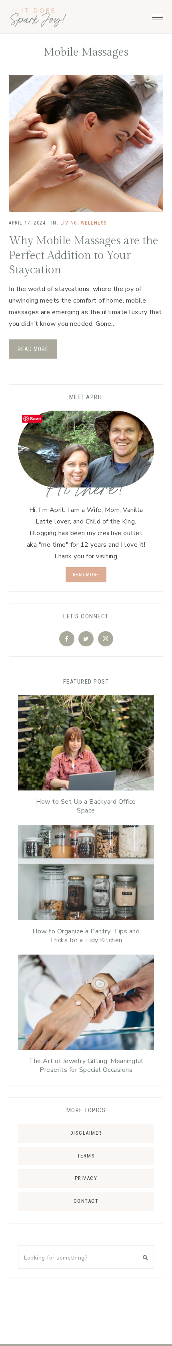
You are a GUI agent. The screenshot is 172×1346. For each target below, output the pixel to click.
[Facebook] (67, 638)
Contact (86, 1201)
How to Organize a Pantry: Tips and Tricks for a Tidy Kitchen (86, 936)
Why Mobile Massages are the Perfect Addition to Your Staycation (83, 255)
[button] (157, 15)
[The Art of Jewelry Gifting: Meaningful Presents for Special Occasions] (86, 1004)
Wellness (94, 223)
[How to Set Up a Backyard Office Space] (86, 744)
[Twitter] (86, 638)
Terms (86, 1156)
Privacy (86, 1178)
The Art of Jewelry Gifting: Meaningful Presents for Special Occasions (86, 1065)
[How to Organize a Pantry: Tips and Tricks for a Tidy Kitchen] (86, 874)
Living (69, 223)
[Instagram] (105, 638)
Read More (33, 349)
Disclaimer (86, 1133)
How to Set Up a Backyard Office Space (86, 806)
